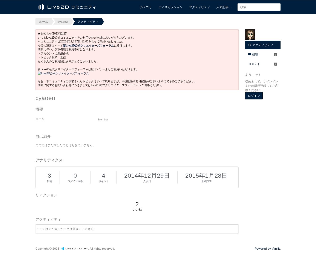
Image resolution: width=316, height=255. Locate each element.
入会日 (147, 181)
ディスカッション (170, 7)
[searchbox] (259, 7)
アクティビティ (199, 7)
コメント (262, 64)
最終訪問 (206, 181)
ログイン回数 (75, 181)
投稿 (49, 181)
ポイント (103, 181)
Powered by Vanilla (268, 248)
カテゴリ (146, 7)
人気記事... (223, 7)
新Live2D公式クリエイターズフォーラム (88, 45)
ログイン (254, 96)
